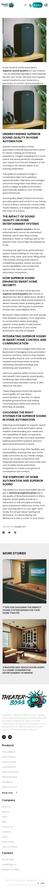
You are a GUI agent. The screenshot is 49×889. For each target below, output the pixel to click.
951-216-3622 (8, 859)
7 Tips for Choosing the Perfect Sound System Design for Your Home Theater (22, 610)
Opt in (5, 836)
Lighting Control (9, 787)
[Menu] (45, 5)
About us (6, 806)
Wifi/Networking (9, 777)
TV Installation (8, 752)
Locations (6, 831)
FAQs (4, 816)
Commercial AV (9, 767)
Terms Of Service (10, 847)
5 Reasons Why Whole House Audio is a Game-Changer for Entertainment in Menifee (23, 670)
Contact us (7, 826)
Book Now (37, 5)
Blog (4, 821)
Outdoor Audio (9, 762)
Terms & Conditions (30, 884)
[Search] (25, 5)
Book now (7, 792)
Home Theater (9, 757)
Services (6, 811)
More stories (14, 553)
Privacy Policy (8, 842)
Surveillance (7, 782)
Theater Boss (19, 880)
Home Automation (10, 772)
